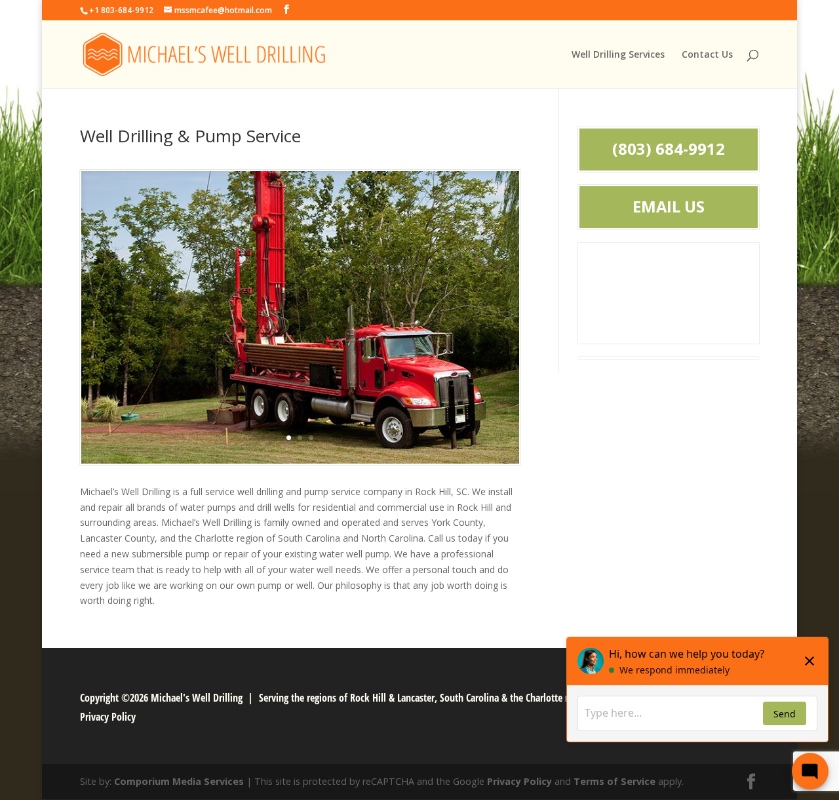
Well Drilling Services (618, 55)
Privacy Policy (108, 717)
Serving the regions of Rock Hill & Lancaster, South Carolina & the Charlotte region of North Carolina (462, 697)
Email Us (669, 206)
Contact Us (707, 55)
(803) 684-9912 (668, 148)
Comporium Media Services (179, 781)
